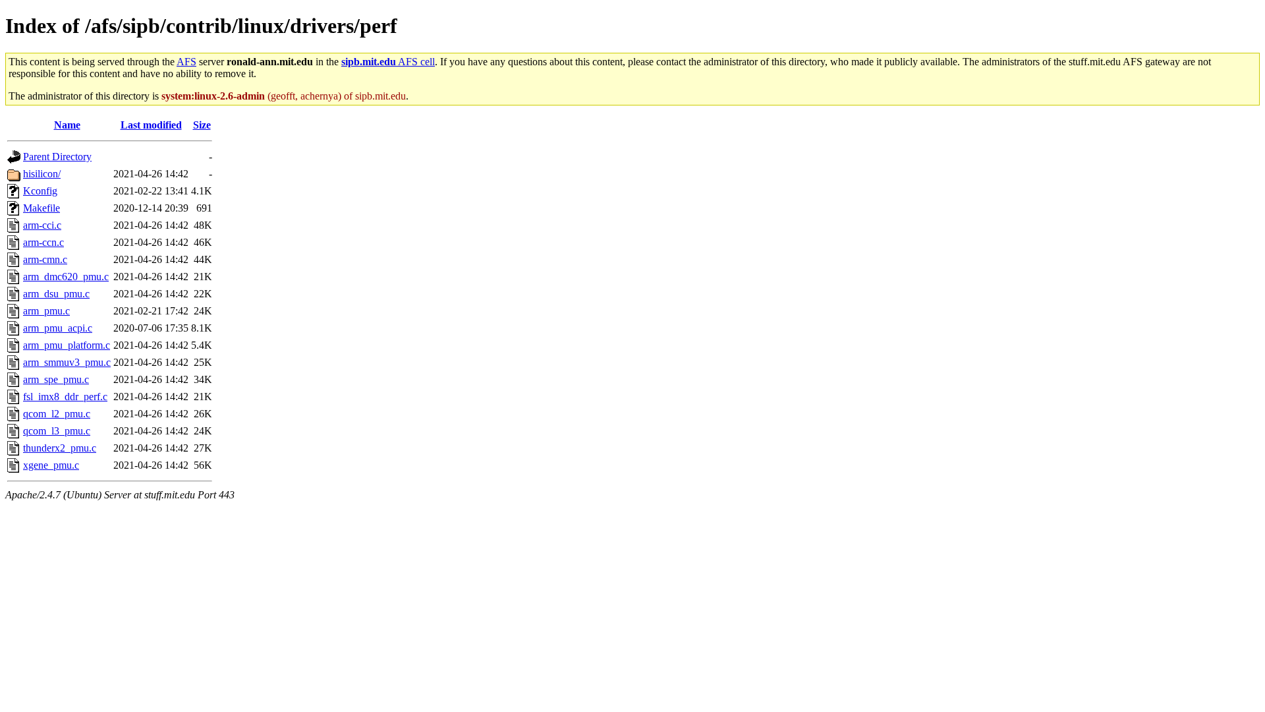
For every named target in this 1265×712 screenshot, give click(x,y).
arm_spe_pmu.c (56, 379)
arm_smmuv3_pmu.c (67, 362)
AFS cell (388, 61)
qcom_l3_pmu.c (56, 430)
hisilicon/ (42, 173)
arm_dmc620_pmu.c (66, 276)
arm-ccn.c (43, 242)
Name (67, 125)
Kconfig (40, 190)
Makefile (41, 208)
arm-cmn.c (45, 259)
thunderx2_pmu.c (59, 448)
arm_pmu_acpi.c (57, 328)
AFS (186, 61)
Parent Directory (57, 156)
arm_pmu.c (46, 310)
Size (202, 125)
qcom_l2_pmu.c (56, 413)
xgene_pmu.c (51, 465)
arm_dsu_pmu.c (56, 293)
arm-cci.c (42, 225)
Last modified (151, 125)
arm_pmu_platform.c (66, 345)
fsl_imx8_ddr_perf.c (65, 396)
